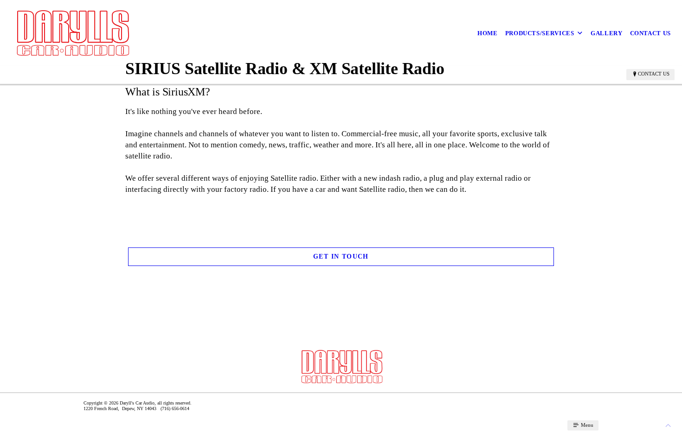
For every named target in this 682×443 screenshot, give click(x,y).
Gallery (607, 33)
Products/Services (539, 33)
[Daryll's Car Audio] (71, 32)
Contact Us (650, 33)
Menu (586, 425)
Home (487, 33)
